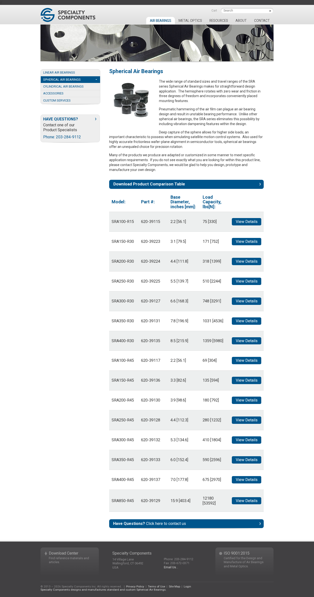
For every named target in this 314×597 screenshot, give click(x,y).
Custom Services (57, 100)
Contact (262, 21)
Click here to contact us (149, 523)
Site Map (174, 586)
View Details (247, 221)
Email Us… (171, 567)
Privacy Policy (135, 586)
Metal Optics (190, 21)
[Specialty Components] (67, 15)
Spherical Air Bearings (62, 79)
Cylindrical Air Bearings (63, 86)
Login (187, 586)
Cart (214, 10)
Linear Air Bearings (59, 72)
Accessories (53, 93)
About (241, 21)
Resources (218, 21)
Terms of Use (156, 586)
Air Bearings (160, 21)
